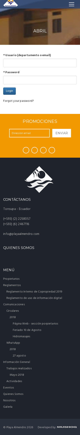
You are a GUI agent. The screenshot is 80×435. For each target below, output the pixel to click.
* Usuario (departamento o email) (27, 55)
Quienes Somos (13, 394)
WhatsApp (13, 342)
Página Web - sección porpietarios (35, 323)
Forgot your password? (18, 101)
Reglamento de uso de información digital (34, 298)
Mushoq (67, 427)
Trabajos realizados (19, 368)
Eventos (8, 387)
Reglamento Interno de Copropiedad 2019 (34, 291)
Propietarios (11, 278)
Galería (7, 406)
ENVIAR (61, 133)
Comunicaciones (14, 304)
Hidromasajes (21, 336)
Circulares (12, 310)
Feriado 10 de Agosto (27, 330)
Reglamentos (12, 285)
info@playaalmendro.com (21, 234)
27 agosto (19, 355)
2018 (13, 317)
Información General (17, 362)
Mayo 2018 (17, 374)
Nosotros (9, 400)
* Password (11, 72)
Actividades (14, 381)
